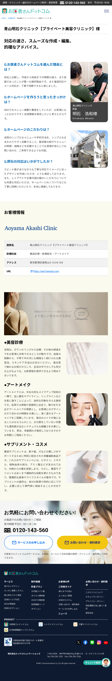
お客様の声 (11, 18)
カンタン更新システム (13, 591)
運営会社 (89, 613)
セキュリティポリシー (95, 597)
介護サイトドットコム (88, 624)
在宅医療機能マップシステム (21, 630)
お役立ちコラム (65, 600)
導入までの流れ (65, 591)
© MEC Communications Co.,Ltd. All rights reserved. (56, 663)
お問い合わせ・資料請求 (85, 542)
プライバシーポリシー (95, 601)
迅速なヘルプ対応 (11, 599)
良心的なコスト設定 (12, 595)
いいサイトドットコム (53, 624)
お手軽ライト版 (38, 591)
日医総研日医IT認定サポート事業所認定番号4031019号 (28, 641)
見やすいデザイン (11, 586)
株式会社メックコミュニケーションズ (24, 654)
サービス (8, 581)
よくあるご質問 (65, 596)
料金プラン (36, 586)
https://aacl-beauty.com (46, 271)
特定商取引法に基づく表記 (96, 607)
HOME (3, 18)
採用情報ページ (38, 604)
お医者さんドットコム (18, 624)
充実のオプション (11, 608)
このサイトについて (94, 592)
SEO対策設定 (9, 604)
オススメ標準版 (38, 596)
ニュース (62, 613)
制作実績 (35, 581)
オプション (36, 609)
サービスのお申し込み (31, 542)
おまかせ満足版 (38, 600)
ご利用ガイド (65, 586)
